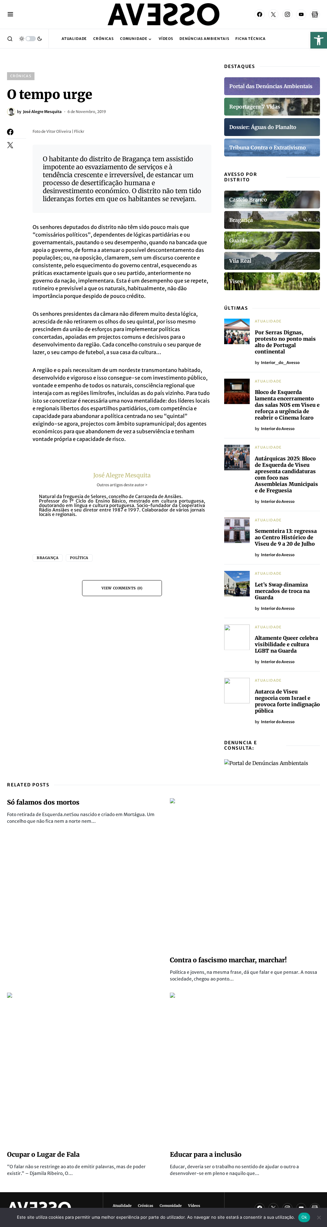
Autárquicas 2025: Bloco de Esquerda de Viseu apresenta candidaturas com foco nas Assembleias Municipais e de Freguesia (286, 474)
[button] (318, 40)
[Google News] (315, 14)
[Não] (319, 1217)
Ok (304, 1217)
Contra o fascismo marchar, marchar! (228, 960)
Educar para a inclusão (205, 1154)
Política (79, 558)
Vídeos (194, 1205)
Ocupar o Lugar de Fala (43, 1154)
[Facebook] (260, 14)
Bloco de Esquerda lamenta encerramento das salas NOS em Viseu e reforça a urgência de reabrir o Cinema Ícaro (287, 405)
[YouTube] (301, 14)
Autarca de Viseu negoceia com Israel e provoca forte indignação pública (287, 701)
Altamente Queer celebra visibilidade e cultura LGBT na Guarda (286, 644)
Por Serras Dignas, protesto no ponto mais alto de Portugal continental (285, 342)
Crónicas (20, 76)
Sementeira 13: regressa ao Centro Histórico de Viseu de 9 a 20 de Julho (286, 537)
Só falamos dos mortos (43, 802)
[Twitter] (273, 14)
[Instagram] (287, 14)
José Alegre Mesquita (122, 475)
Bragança (47, 558)
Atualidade (268, 321)
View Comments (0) (122, 588)
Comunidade (171, 1205)
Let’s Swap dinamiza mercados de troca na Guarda (282, 591)
